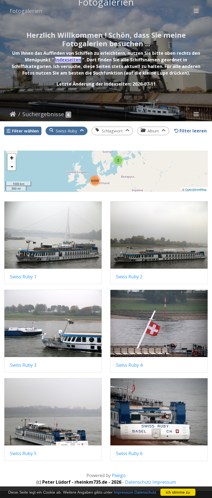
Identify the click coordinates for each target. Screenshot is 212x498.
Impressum (123, 492)
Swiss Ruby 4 (129, 365)
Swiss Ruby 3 (23, 365)
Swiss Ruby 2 (129, 276)
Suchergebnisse (43, 114)
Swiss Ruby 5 (23, 453)
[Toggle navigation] (196, 11)
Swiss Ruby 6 (129, 453)
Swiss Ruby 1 (23, 276)
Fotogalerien (26, 11)
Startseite (13, 114)
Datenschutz (145, 492)
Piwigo (119, 475)
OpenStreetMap (195, 189)
